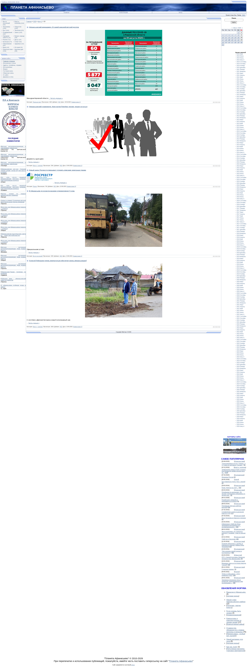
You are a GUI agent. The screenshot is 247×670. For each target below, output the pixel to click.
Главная (66, 12)
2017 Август (240, 222)
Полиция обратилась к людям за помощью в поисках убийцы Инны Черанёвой (233, 545)
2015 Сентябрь (241, 177)
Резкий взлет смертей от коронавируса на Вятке (230, 500)
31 (223, 45)
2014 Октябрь (241, 156)
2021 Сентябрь (241, 316)
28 (235, 42)
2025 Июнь (240, 399)
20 (232, 40)
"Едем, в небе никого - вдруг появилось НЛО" (231, 574)
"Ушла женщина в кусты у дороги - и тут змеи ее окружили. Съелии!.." (233, 464)
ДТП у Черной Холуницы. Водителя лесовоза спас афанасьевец (233, 558)
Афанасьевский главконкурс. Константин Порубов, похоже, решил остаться (58, 107)
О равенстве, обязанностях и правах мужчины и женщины (235, 630)
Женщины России (227, 477)
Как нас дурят (231, 647)
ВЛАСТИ (13, 109)
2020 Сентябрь (241, 293)
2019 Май (240, 262)
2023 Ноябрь (241, 362)
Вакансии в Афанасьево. (236, 592)
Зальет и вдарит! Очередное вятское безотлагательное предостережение (13, 201)
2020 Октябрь (241, 295)
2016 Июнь (240, 195)
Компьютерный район (235, 624)
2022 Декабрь (241, 345)
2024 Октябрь (241, 384)
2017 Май (240, 216)
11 (226, 37)
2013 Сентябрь (241, 131)
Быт (4, 30)
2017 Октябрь (241, 225)
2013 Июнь (240, 125)
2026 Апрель (241, 418)
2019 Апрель (241, 260)
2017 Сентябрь (241, 223)
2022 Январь (241, 324)
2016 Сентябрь (241, 200)
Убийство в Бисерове (229, 539)
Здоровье (18, 43)
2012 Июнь (240, 102)
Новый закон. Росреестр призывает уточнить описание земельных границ (57, 170)
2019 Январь (241, 254)
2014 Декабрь (241, 160)
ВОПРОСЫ (13, 104)
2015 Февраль (241, 164)
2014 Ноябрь (241, 158)
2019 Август (240, 268)
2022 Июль (240, 335)
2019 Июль (240, 266)
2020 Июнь (240, 287)
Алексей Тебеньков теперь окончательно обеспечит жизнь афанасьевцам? (58, 261)
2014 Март (240, 142)
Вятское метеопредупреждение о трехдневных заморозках (13, 147)
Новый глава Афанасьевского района (235, 601)
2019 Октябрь (241, 272)
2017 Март (240, 212)
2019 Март (240, 258)
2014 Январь (241, 139)
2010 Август (240, 60)
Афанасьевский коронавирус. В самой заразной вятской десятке (54, 27)
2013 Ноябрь (241, 135)
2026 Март (240, 416)
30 (241, 42)
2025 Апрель (241, 395)
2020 (34, 21)
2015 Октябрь (241, 179)
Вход (180, 12)
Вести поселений (6, 22)
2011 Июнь (240, 79)
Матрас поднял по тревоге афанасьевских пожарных (13, 194)
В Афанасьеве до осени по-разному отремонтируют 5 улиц (51, 191)
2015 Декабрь (241, 183)
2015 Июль (240, 173)
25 (226, 42)
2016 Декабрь (241, 206)
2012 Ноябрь (241, 112)
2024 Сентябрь (241, 382)
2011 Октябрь (241, 87)
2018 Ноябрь (241, 250)
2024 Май (240, 374)
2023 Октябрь (241, 360)
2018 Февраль (241, 233)
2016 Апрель (241, 191)
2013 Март (240, 119)
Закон (16, 32)
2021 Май (240, 308)
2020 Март (240, 281)
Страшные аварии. (228, 569)
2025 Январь (241, 389)
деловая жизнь (233, 596)
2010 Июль (240, 58)
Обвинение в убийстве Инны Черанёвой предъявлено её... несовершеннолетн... (231, 525)
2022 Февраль (241, 326)
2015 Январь (241, 162)
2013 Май (240, 123)
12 (229, 37)
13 (232, 37)
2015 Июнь (240, 171)
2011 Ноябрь (241, 88)
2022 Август (240, 337)
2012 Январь (241, 92)
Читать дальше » (56, 98)
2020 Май (240, 285)
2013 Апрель (241, 121)
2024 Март (240, 370)
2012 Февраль (241, 94)
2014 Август (240, 152)
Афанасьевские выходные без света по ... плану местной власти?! (13, 234)
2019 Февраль (241, 256)
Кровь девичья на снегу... (230, 487)
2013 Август (240, 129)
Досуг (16, 39)
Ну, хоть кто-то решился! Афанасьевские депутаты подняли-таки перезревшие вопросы (13, 179)
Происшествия (8, 49)
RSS (243, 15)
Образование (7, 43)
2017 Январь (241, 208)
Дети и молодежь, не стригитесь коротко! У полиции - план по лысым (233, 532)
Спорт (17, 41)
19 (229, 40)
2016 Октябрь (241, 202)
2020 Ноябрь (241, 297)
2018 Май (240, 239)
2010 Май (240, 54)
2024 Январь (241, 366)
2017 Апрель (241, 214)
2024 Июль (240, 378)
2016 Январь (241, 185)
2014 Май (240, 146)
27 (232, 42)
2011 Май (240, 77)
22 (238, 40)
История (17, 47)
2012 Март (240, 96)
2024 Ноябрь (241, 385)
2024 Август (240, 380)
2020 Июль (240, 289)
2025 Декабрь (241, 411)
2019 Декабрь (241, 276)
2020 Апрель (241, 283)
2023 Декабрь (241, 364)
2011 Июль (240, 81)
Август (40, 21)
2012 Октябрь (241, 110)
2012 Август (240, 106)
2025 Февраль (241, 391)
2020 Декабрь (241, 299)
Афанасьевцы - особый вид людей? (235, 635)
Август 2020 (237, 28)
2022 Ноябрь (241, 343)
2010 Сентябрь (241, 61)
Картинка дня (19, 49)
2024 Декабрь (241, 387)
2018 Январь (241, 231)
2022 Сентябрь (241, 339)
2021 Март (240, 304)
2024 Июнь (240, 376)
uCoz (133, 665)
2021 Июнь (240, 310)
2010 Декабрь (241, 67)
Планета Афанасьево (181, 661)
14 (235, 37)
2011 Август (240, 83)
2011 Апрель (241, 75)
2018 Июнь (240, 241)
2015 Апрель (241, 168)
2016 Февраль (241, 187)
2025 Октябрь (241, 407)
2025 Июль (240, 401)
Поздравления (7, 32)
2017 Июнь (240, 218)
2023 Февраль (241, 349)
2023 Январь (241, 347)
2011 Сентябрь (241, 85)
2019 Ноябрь (241, 274)
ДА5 (59, 102)
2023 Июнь (240, 353)
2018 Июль (240, 243)
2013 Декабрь (241, 137)
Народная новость (6, 36)
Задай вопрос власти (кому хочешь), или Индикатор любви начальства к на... (234, 471)
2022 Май (240, 331)
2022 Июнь (240, 333)
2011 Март (240, 73)
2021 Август (240, 314)
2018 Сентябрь (241, 247)
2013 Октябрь (241, 133)
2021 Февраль (241, 303)
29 (238, 42)
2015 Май (240, 169)
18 (226, 40)
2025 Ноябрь (241, 409)
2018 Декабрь (241, 252)
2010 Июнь (240, 56)
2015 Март (240, 166)
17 (223, 40)
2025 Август (240, 403)
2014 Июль (240, 150)
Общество (18, 27)
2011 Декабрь (241, 90)
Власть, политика (17, 22)
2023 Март (240, 351)
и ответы (13, 106)
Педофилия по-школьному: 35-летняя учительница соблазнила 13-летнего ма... (233, 493)
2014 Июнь (240, 148)
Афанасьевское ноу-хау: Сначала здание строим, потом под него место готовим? (13, 170)
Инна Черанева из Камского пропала (234, 518)
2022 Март (240, 328)
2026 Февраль (241, 414)
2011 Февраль (241, 71)
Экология (18, 30)
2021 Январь (241, 301)
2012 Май (240, 100)
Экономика (6, 27)
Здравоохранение (234, 615)
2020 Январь (241, 277)
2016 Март (240, 189)
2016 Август (240, 198)
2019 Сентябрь (241, 270)
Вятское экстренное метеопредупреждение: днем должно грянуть (13, 248)
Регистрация (123, 12)
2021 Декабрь (241, 322)
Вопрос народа (19, 36)
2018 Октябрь (241, 249)
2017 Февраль (241, 210)
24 (223, 42)
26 (229, 42)
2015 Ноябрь (241, 181)
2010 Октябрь (241, 63)
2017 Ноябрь (241, 227)
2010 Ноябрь (241, 65)
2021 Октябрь (241, 318)
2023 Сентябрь (241, 358)
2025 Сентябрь (241, 405)
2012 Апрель (241, 98)
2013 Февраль (241, 117)
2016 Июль (240, 196)
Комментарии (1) (76, 102)
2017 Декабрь (241, 229)
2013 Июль (240, 127)
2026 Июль (240, 424)
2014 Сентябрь (241, 154)
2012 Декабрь (241, 114)
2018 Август (240, 245)
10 (223, 37)
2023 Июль (240, 355)
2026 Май (240, 420)
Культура (6, 41)
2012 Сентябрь (241, 108)
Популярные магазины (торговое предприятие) (235, 650)
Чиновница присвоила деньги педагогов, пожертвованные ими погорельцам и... (232, 581)
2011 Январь (241, 69)
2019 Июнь (240, 264)
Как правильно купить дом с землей (233, 481)
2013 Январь (241, 115)
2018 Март (240, 235)
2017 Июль (240, 220)
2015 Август (240, 175)
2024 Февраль (241, 368)
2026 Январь (241, 412)
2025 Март (240, 393)
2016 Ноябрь (241, 204)
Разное (5, 39)
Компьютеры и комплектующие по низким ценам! (233, 620)
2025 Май (240, 397)
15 (238, 37)
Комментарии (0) (71, 186)
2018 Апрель (241, 237)
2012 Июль (240, 104)
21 (235, 40)
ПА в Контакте (11, 100)
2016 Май (240, 193)
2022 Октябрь (241, 341)
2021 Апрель (241, 306)
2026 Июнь (240, 422)
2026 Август (240, 426)
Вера (4, 47)
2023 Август (240, 357)
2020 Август (240, 291)
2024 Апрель (241, 372)
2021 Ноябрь (241, 320)
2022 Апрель (241, 330)
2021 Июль (240, 312)
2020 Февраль (241, 279)
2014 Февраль (241, 141)
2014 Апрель (241, 144)
